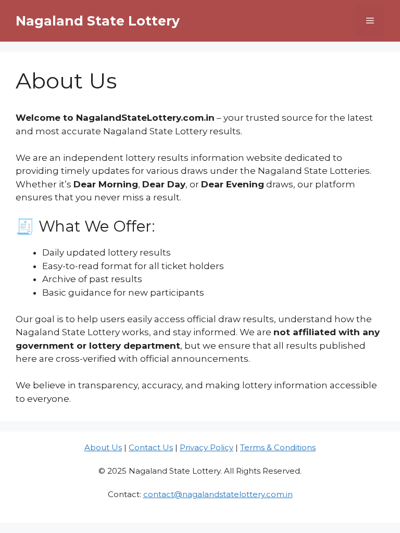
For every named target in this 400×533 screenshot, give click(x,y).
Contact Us (151, 447)
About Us (103, 447)
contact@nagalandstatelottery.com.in (218, 494)
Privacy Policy (206, 447)
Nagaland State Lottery (98, 21)
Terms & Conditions (278, 447)
